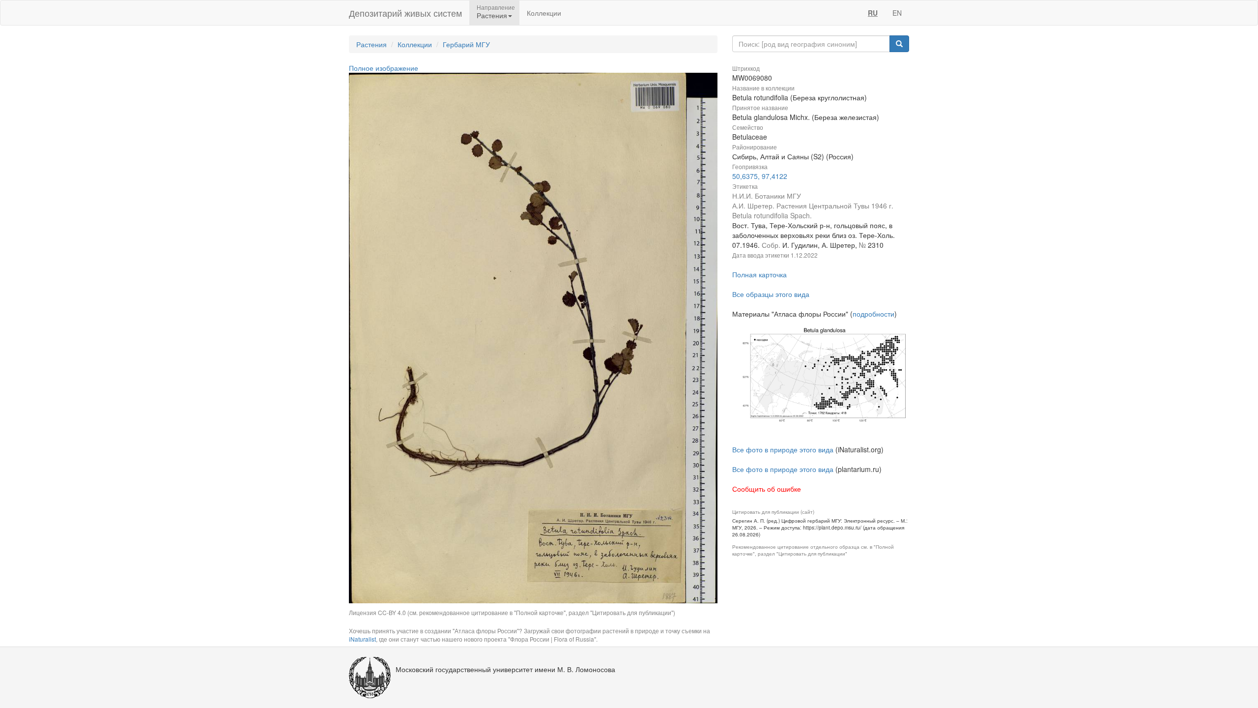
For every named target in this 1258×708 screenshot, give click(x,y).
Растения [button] (492, 15)
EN (897, 13)
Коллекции (544, 13)
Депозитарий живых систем (405, 12)
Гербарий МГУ (466, 44)
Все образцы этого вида (770, 294)
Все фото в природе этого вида (782, 449)
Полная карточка (759, 274)
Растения (371, 44)
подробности (873, 314)
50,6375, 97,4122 (759, 176)
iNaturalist (362, 639)
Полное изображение (383, 68)
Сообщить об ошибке (766, 489)
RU (873, 13)
